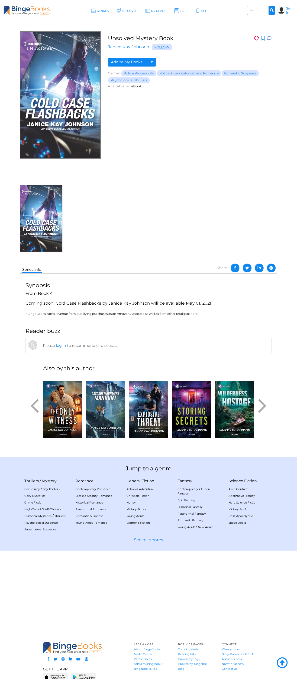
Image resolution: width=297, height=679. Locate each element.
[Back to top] (282, 663)
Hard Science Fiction (243, 502)
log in (61, 345)
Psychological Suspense (41, 522)
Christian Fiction (137, 495)
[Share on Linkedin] (259, 268)
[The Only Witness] (62, 407)
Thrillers (31, 481)
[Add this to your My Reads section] (263, 38)
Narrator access (233, 664)
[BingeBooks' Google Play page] (83, 677)
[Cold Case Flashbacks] (41, 218)
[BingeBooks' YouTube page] (78, 659)
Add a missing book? (148, 664)
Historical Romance (89, 502)
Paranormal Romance (90, 509)
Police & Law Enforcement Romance (189, 73)
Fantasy (185, 481)
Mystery (49, 481)
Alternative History (242, 495)
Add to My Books (127, 62)
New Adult (205, 527)
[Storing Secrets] (191, 407)
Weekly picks (231, 649)
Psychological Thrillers (129, 80)
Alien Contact (238, 489)
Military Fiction (136, 509)
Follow (161, 47)
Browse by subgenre (192, 664)
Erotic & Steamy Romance (93, 495)
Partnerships (143, 659)
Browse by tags (189, 659)
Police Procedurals (139, 73)
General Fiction (140, 481)
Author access (232, 659)
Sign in (290, 10)
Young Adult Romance (91, 522)
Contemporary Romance (92, 489)
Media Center (143, 654)
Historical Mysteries (38, 516)
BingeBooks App (145, 668)
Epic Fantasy (186, 500)
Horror (131, 502)
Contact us (229, 668)
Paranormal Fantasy (192, 513)
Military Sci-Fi (238, 509)
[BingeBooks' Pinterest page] (86, 659)
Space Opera (237, 522)
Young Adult (135, 516)
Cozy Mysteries (34, 495)
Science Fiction (243, 481)
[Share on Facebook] (235, 268)
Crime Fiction (33, 502)
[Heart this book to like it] (256, 38)
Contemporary (188, 489)
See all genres (148, 539)
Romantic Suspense (240, 73)
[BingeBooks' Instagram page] (63, 659)
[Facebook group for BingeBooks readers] (48, 659)
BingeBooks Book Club (238, 654)
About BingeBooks (147, 649)
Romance (84, 481)
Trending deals (188, 649)
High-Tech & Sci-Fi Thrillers (42, 509)
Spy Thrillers (51, 489)
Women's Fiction (138, 522)
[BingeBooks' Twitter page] (55, 659)
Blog (181, 668)
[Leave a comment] (269, 38)
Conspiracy (32, 489)
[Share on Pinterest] (271, 268)
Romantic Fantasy (190, 520)
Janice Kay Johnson (128, 46)
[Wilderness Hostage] (234, 407)
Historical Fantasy (190, 507)
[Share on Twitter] (247, 268)
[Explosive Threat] (148, 407)
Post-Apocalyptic (241, 516)
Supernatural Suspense (40, 529)
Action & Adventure (140, 489)
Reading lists (187, 654)
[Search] (271, 10)
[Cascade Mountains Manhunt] (105, 407)
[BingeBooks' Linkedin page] (70, 659)
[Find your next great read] (26, 10)
